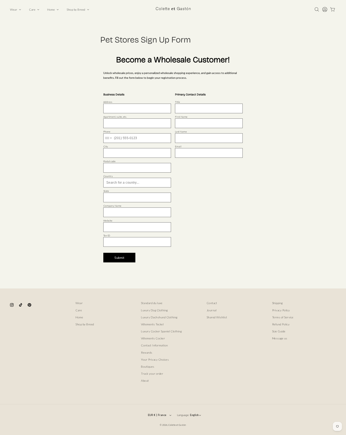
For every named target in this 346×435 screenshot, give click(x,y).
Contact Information (154, 345)
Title (177, 101)
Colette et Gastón (177, 425)
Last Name (181, 131)
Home (79, 317)
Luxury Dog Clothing (154, 310)
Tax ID (106, 235)
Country (108, 176)
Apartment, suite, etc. (115, 116)
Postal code (109, 161)
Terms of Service (283, 317)
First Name (181, 116)
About (145, 380)
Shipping (277, 303)
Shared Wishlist (217, 317)
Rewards (146, 352)
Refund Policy (281, 324)
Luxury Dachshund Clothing (159, 317)
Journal (212, 310)
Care (78, 310)
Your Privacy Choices (155, 359)
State (106, 190)
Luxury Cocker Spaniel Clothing (161, 331)
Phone (107, 131)
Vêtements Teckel (152, 324)
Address (107, 101)
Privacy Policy (281, 310)
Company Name (112, 205)
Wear (79, 303)
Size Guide (279, 331)
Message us (279, 338)
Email (178, 146)
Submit (119, 257)
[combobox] (108, 138)
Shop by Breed (84, 324)
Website (108, 220)
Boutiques (147, 366)
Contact (212, 303)
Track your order (152, 373)
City (105, 146)
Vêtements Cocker (153, 338)
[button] (15, 9)
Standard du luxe (151, 303)
